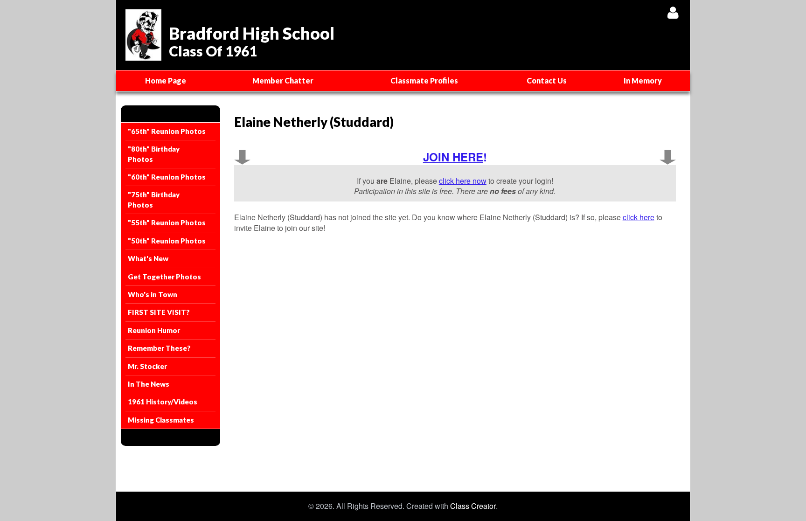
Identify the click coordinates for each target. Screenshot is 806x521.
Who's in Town (152, 294)
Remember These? (159, 348)
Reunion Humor (154, 330)
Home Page (165, 80)
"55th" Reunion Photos (167, 222)
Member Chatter (282, 80)
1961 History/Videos (162, 401)
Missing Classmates (161, 420)
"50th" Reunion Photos (167, 240)
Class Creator (473, 506)
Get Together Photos (164, 276)
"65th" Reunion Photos (167, 131)
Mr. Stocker (147, 366)
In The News (148, 384)
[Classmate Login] (672, 12)
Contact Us (547, 80)
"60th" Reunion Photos (167, 177)
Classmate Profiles (424, 80)
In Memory (643, 80)
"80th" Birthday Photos (154, 154)
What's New (148, 258)
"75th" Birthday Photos (154, 199)
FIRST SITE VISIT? (159, 312)
